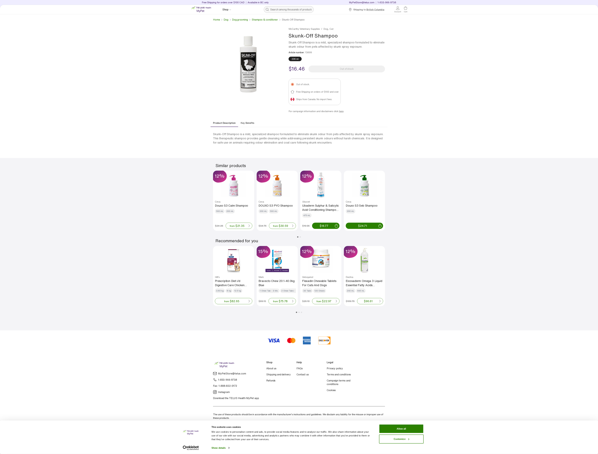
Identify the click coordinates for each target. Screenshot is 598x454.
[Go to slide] (298, 237)
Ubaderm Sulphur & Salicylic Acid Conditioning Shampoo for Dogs (320, 207)
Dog (226, 19)
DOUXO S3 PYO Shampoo (276, 205)
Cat (331, 29)
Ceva (218, 201)
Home (216, 19)
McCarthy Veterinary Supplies (304, 29)
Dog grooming (240, 19)
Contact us (303, 374)
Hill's (217, 277)
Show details (186, 448)
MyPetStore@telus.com (361, 2)
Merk (261, 277)
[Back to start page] (202, 9)
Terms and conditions (339, 374)
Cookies (331, 390)
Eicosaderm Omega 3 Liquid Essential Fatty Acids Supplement (364, 283)
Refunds (270, 380)
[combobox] (289, 9)
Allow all (401, 432)
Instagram (224, 392)
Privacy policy (335, 368)
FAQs (300, 368)
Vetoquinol (307, 277)
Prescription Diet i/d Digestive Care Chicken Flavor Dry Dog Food (229, 283)
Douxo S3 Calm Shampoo (231, 205)
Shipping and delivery (278, 374)
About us (271, 368)
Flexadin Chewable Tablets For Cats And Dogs (319, 283)
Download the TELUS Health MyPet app (236, 398)
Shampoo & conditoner (265, 19)
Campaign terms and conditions (338, 382)
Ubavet (306, 201)
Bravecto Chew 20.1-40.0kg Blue (277, 283)
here (341, 111)
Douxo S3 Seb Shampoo (361, 205)
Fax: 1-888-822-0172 (225, 386)
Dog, (326, 29)
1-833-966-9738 (227, 380)
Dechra (349, 277)
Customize (400, 442)
